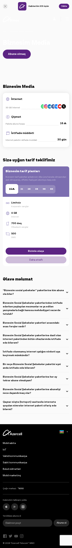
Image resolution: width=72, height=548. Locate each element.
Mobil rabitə (9, 443)
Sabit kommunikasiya (15, 462)
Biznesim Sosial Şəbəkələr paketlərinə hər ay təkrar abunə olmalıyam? (30, 378)
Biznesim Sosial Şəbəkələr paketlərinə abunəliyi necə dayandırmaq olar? (31, 391)
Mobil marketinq (12, 475)
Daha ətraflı (36, 259)
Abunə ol (61, 522)
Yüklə (64, 6)
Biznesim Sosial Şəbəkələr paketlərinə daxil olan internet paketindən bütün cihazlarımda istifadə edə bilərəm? (32, 339)
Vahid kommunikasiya (15, 456)
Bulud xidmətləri (12, 469)
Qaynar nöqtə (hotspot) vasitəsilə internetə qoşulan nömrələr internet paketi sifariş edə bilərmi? (29, 405)
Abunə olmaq (17, 54)
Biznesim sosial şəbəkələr (21, 31)
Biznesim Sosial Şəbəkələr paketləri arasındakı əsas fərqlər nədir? (31, 324)
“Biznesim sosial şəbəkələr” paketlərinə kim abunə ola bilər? (33, 292)
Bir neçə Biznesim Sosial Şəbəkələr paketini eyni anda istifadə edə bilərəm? (32, 366)
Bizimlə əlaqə (36, 251)
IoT (4, 449)
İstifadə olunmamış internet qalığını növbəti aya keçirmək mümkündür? (31, 353)
